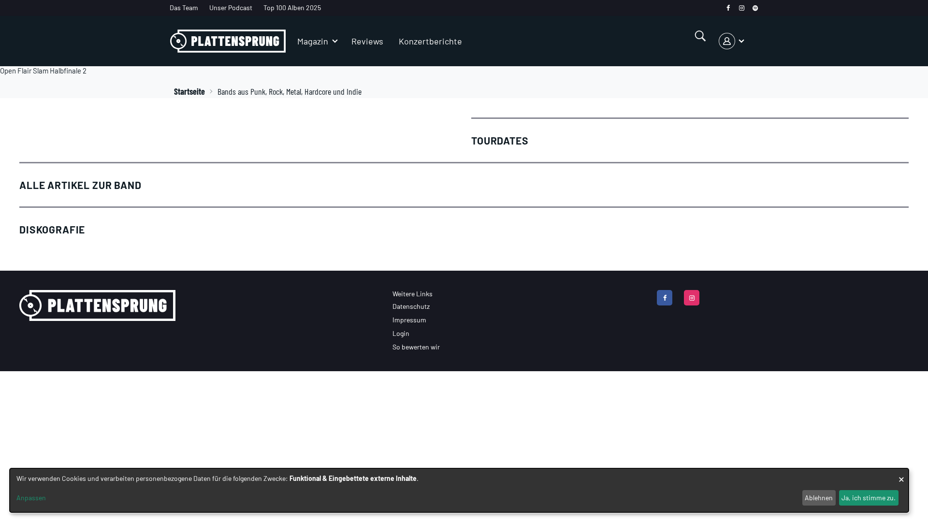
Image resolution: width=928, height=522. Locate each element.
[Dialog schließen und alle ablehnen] (901, 474)
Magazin (312, 41)
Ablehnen (819, 497)
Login (400, 333)
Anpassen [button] (31, 497)
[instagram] (742, 8)
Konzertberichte (430, 41)
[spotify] (755, 8)
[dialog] (459, 490)
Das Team (184, 7)
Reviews (367, 41)
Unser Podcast (230, 7)
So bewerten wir (416, 347)
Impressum (409, 320)
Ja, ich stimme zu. (868, 497)
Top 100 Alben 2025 (292, 7)
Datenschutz (411, 306)
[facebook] (728, 8)
